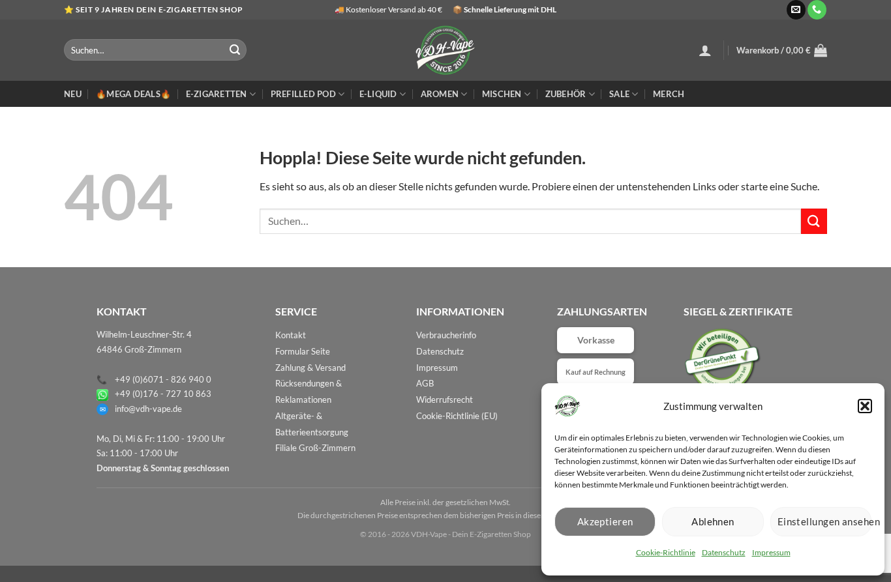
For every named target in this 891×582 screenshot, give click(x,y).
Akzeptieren (605, 521)
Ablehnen (712, 521)
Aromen (440, 94)
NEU (73, 94)
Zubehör (565, 94)
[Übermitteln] (235, 50)
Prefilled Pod (303, 94)
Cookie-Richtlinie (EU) (457, 416)
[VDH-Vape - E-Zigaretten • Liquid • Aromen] (445, 50)
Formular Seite (302, 351)
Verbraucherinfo (446, 335)
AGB (425, 383)
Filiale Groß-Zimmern (315, 448)
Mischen (502, 94)
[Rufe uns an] (817, 10)
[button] (864, 406)
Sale (619, 94)
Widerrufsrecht (444, 399)
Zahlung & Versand (310, 367)
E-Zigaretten (216, 94)
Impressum (771, 552)
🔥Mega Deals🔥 (133, 94)
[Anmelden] (705, 50)
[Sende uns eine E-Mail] (796, 10)
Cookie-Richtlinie (665, 552)
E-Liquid (378, 94)
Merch (668, 94)
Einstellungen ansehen (824, 521)
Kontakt (290, 335)
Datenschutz (724, 552)
